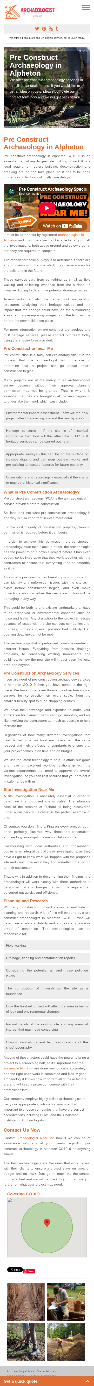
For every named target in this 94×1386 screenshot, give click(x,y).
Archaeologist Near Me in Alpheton (33, 1371)
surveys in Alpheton (18, 1068)
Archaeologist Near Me (35, 1138)
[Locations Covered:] (6, 7)
